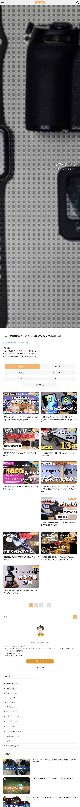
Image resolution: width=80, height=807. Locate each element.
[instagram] (40, 667)
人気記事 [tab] (58, 366)
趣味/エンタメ (13, 736)
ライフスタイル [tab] (58, 373)
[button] (77, 2)
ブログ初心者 (12, 721)
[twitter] (37, 667)
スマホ (11, 707)
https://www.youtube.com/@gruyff (15, 342)
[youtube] (43, 667)
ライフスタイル (13, 731)
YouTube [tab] (58, 379)
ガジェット (11, 693)
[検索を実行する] (75, 617)
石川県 (9, 741)
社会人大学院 (12, 746)
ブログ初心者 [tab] (40, 385)
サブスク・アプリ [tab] (22, 379)
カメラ (11, 702)
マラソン (10, 726)
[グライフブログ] (40, 2)
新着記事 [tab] (22, 366)
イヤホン (11, 698)
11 (49, 605)
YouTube (10, 688)
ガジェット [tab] (22, 373)
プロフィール (40, 661)
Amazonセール (12, 683)
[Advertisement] (21, 512)
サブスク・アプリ (14, 716)
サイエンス (11, 711)
